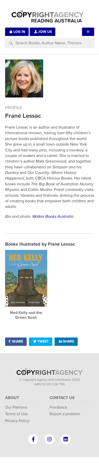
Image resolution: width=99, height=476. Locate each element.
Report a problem (65, 413)
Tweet (43, 341)
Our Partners (16, 407)
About (12, 397)
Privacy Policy (17, 420)
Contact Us (62, 397)
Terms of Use (16, 413)
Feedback (58, 407)
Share (17, 341)
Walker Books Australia (52, 216)
